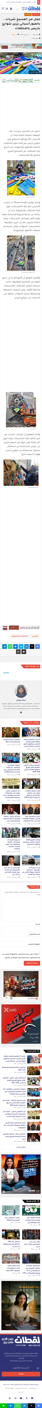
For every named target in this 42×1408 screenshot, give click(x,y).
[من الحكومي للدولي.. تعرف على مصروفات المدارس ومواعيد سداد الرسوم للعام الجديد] (11, 783)
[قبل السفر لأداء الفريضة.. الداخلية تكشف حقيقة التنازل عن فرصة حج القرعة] (31, 860)
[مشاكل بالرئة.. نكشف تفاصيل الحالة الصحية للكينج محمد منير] (11, 809)
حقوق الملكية (9, 1388)
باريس (34, 636)
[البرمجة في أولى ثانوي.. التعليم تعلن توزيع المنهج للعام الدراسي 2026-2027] (31, 758)
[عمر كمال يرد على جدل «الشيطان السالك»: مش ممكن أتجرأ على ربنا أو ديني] (11, 860)
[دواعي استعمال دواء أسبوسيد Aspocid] (11, 1210)
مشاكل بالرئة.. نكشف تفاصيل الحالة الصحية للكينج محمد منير (12, 819)
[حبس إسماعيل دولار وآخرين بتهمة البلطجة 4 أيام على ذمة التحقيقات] (31, 809)
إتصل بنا (21, 1392)
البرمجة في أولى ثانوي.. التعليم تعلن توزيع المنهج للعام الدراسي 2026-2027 (14, 1080)
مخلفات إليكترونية (19, 636)
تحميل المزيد (21, 1147)
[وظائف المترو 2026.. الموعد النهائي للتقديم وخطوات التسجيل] (31, 832)
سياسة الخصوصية (22, 1388)
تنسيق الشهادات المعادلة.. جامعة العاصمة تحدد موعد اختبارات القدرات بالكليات (12, 844)
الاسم (37, 924)
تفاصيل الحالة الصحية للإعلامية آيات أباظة (22, 2)
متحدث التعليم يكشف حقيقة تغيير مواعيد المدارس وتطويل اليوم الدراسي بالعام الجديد (14, 1059)
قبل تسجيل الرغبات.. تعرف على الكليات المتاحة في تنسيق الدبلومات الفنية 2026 (14, 1103)
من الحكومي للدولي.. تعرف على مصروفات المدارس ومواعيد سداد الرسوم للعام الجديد (14, 1114)
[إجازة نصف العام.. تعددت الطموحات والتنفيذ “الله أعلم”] (11, 1258)
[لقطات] (31, 8)
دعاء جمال (35, 34)
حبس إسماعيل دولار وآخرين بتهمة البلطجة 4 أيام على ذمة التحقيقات (31, 819)
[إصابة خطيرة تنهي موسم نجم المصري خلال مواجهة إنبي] (31, 1210)
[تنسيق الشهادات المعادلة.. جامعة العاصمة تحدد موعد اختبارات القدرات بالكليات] (11, 832)
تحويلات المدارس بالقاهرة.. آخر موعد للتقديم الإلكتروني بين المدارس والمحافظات (14, 1091)
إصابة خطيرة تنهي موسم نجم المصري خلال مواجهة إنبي (33, 1220)
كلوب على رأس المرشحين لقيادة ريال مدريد (32, 1244)
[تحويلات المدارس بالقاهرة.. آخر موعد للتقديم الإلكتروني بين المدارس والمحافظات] (11, 758)
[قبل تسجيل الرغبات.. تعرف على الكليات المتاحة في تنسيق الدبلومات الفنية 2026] (31, 783)
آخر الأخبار (36, 14)
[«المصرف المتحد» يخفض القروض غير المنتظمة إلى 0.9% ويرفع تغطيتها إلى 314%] (31, 1258)
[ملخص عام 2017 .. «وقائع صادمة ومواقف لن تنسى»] (11, 1234)
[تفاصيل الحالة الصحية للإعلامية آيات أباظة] (11, 732)
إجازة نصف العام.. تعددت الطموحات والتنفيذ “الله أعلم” (13, 1268)
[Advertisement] (21, 107)
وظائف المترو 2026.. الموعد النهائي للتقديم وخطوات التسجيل (31, 842)
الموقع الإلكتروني (34, 944)
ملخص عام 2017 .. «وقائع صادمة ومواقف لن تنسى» (11, 1244)
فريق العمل (33, 1388)
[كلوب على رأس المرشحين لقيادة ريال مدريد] (31, 1234)
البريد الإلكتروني (34, 934)
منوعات (28, 14)
